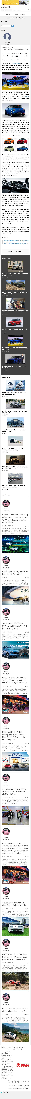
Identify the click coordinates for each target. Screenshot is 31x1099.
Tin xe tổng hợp (11, 47)
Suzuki (27, 96)
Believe (5, 333)
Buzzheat (21, 1085)
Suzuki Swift (16, 63)
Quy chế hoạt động (17, 1049)
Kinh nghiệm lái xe (20, 18)
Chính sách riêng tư (6, 1049)
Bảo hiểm (23, 14)
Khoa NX (6, 277)
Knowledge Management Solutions (15, 1088)
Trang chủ (8, 14)
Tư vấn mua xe (10, 18)
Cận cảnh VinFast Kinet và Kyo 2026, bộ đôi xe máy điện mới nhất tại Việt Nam (14, 791)
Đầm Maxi (27, 1085)
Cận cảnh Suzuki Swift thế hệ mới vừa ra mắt (14, 329)
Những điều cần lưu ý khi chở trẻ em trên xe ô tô (15, 310)
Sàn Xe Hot (26, 1086)
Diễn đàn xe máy (13, 1085)
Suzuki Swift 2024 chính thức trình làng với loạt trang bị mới (16, 49)
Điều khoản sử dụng (18, 1047)
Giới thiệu (4, 1047)
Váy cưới (27, 1088)
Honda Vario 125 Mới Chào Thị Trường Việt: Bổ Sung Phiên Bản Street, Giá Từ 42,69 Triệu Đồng (14, 680)
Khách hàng (6, 351)
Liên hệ (9, 1047)
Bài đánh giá (16, 14)
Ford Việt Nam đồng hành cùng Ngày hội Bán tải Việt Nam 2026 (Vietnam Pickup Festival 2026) (14, 956)
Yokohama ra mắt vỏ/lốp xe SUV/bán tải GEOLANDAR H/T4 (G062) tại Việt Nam (14, 626)
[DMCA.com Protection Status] (4, 1092)
